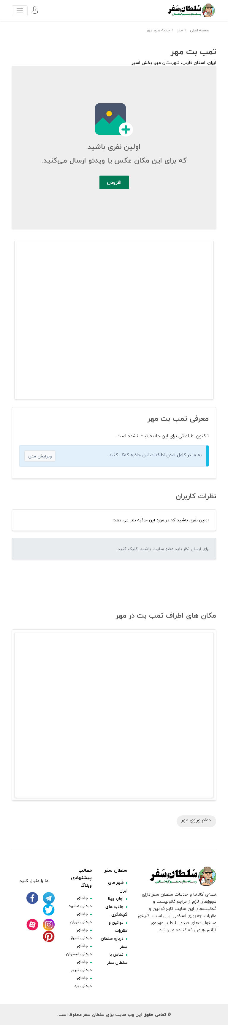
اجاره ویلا (116, 898)
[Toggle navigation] (20, 10)
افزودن (114, 182)
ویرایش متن (40, 456)
